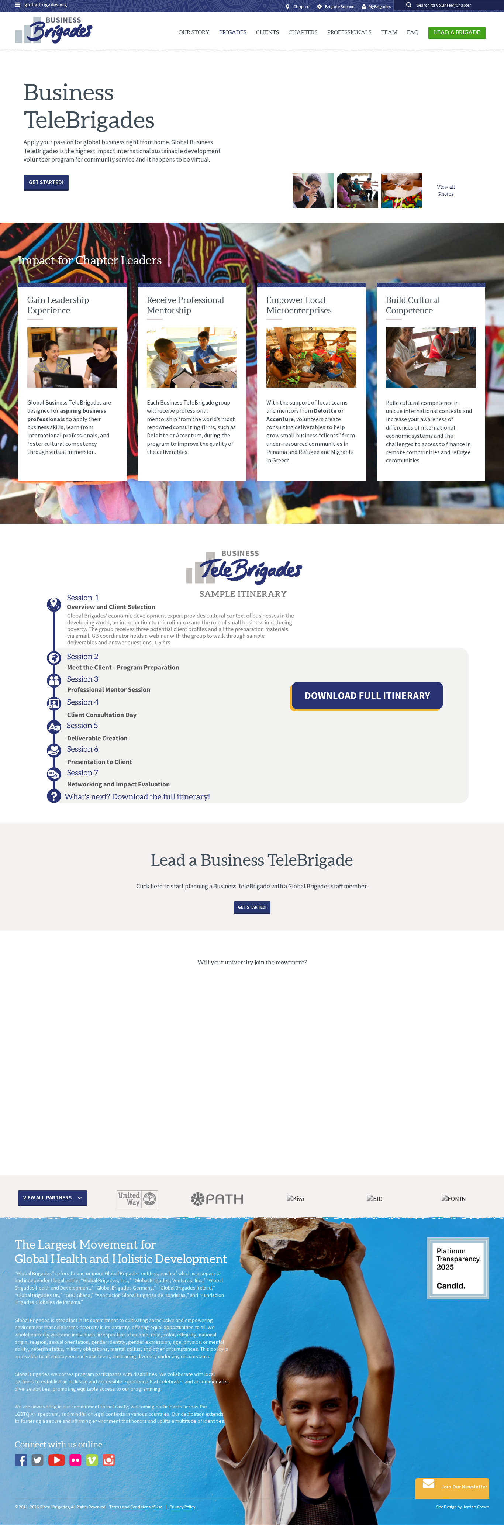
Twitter (37, 1460)
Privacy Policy (183, 1506)
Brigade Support (340, 6)
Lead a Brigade (457, 32)
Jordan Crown (476, 1506)
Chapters (301, 6)
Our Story (194, 32)
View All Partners (47, 1197)
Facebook (21, 1460)
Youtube (56, 1460)
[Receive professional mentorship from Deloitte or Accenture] (313, 187)
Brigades (232, 32)
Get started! (46, 182)
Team (389, 32)
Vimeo (92, 1460)
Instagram (109, 1460)
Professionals (349, 32)
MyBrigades (380, 6)
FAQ (413, 32)
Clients (267, 32)
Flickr (75, 1460)
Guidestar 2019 (458, 1268)
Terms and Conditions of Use (135, 1506)
